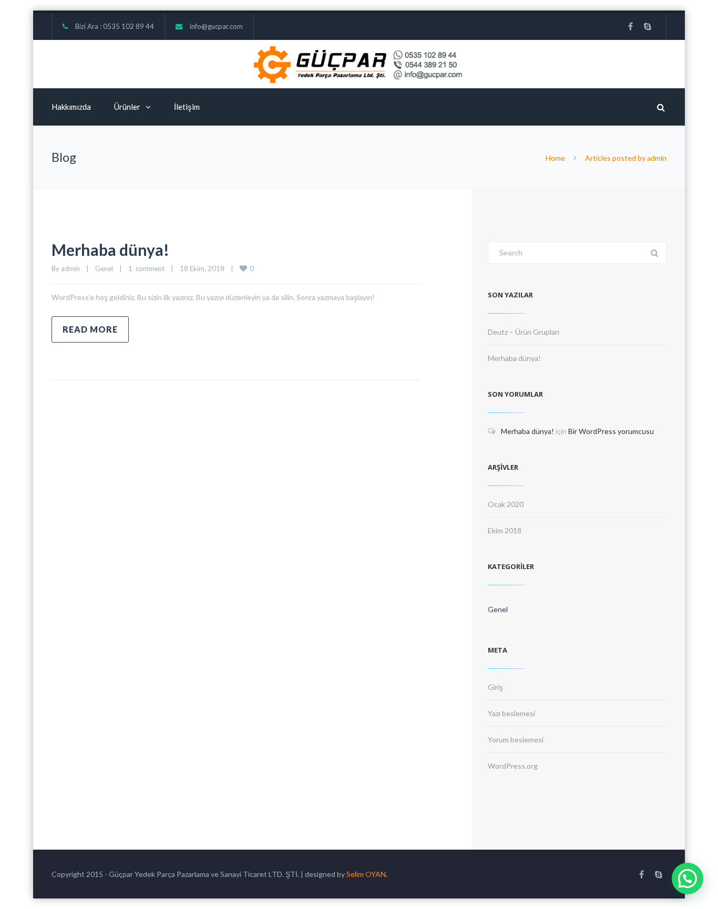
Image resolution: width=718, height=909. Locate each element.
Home (555, 157)
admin (70, 268)
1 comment (146, 268)
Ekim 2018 (504, 530)
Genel (104, 268)
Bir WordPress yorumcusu (611, 431)
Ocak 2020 (506, 504)
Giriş (495, 687)
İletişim (187, 106)
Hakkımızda (71, 106)
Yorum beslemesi (515, 739)
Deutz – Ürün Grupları (523, 331)
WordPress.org (513, 765)
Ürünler (127, 106)
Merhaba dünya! (110, 249)
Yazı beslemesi (511, 713)
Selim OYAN (366, 874)
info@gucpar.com (216, 26)
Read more (90, 329)
